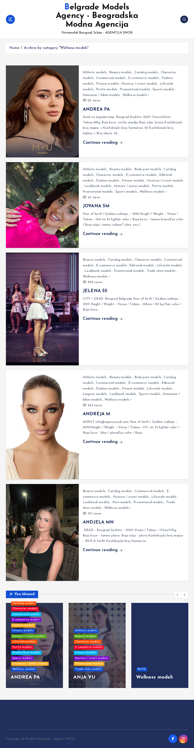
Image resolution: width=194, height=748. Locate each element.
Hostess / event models (139, 84)
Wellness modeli (154, 677)
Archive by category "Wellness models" (56, 48)
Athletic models (94, 72)
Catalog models (146, 72)
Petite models (106, 89)
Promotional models (135, 89)
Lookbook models (97, 186)
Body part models (147, 169)
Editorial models (141, 265)
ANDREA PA (96, 109)
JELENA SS (95, 291)
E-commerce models (143, 78)
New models (121, 502)
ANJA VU (84, 677)
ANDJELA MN (98, 522)
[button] (177, 594)
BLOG (142, 669)
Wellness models (135, 95)
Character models (109, 175)
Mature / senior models (131, 186)
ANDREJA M (96, 414)
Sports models (163, 89)
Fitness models (107, 84)
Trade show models (161, 271)
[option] (34, 645)
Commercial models (110, 78)
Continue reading (101, 143)
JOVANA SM (96, 206)
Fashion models (107, 180)
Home (14, 48)
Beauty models (120, 72)
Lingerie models (95, 394)
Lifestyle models (169, 265)
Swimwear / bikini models (101, 95)
